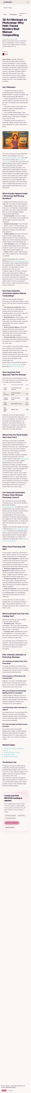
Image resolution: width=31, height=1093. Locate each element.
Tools (4, 14)
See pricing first (10, 827)
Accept (4, 1090)
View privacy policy (11, 1087)
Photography (13, 14)
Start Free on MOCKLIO (12, 822)
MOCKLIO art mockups (17, 366)
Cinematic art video (9, 754)
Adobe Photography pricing (19, 261)
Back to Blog (8, 7)
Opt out (11, 1090)
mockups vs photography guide (11, 157)
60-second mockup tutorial (12, 364)
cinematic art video (9, 507)
